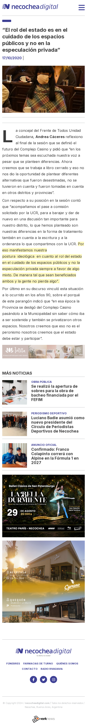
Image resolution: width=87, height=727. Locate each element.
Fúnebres (13, 663)
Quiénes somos (67, 663)
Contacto (29, 668)
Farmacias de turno (38, 663)
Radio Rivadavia (52, 668)
